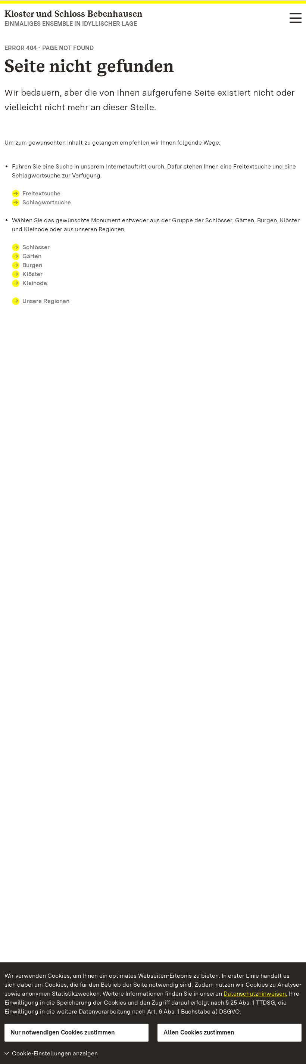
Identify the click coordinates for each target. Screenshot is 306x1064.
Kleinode (34, 283)
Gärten (31, 256)
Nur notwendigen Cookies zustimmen (62, 1032)
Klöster (32, 274)
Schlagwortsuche (46, 202)
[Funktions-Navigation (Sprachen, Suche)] (296, 18)
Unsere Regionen (45, 300)
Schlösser (36, 247)
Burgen (32, 265)
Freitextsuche (41, 193)
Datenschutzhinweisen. (255, 993)
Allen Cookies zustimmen (198, 1032)
